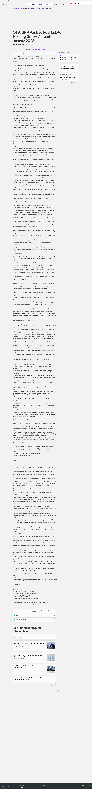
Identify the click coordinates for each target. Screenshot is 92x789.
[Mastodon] (33, 50)
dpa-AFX (15, 44)
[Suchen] (63, 4)
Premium (48, 4)
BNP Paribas (19, 615)
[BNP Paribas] (14, 615)
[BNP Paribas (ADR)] (14, 619)
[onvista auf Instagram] (25, 788)
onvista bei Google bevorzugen (23, 53)
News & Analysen (16, 8)
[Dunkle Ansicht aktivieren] (8, 0)
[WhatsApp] (39, 50)
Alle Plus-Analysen (73, 83)
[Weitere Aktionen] (54, 615)
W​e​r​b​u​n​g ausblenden (57, 18)
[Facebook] (36, 50)
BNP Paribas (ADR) (21, 619)
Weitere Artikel (50, 685)
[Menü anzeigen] (29, 4)
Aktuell (34, 4)
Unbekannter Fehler (77, 3)
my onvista (41, 4)
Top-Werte (66, 788)
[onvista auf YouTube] (22, 788)
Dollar (55, 788)
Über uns (83, 788)
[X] (41, 50)
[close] (89, 2)
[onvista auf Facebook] (19, 788)
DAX (44, 788)
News (21, 8)
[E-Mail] (44, 50)
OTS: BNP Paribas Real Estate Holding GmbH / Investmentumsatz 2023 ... (37, 8)
